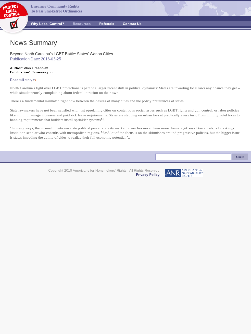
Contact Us (132, 24)
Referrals (106, 24)
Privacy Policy (148, 175)
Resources (82, 24)
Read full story (21, 80)
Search (240, 156)
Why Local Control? (47, 24)
